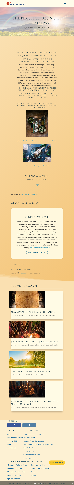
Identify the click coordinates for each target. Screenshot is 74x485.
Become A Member (38, 465)
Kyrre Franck (16, 315)
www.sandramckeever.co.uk (40, 247)
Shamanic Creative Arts (31, 455)
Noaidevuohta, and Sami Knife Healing (33, 312)
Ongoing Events (28, 458)
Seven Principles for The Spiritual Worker (34, 342)
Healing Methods (39, 315)
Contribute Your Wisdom (40, 468)
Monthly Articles (28, 448)
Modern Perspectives (40, 345)
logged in (24, 273)
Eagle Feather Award (15, 468)
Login (37, 185)
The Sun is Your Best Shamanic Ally (30, 371)
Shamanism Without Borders (18, 465)
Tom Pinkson (16, 407)
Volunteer (34, 472)
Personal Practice (33, 194)
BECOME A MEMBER (27, 93)
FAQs (9, 444)
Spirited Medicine (13, 479)
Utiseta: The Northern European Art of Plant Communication (37, 141)
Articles (24, 194)
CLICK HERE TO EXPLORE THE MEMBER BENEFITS (42, 97)
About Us (10, 434)
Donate (33, 475)
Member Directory (14, 475)
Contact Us (11, 448)
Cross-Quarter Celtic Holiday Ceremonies (38, 444)
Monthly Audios (28, 451)
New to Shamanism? (15, 438)
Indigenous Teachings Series (33, 434)
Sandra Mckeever (33, 28)
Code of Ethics (12, 441)
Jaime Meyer (17, 345)
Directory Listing (29, 438)
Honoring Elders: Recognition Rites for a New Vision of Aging (35, 402)
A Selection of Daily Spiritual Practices (37, 166)
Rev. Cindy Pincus (18, 375)
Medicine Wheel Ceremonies (33, 441)
